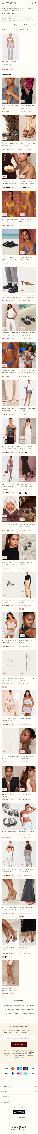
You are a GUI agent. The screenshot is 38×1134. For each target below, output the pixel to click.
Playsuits (17, 25)
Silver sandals (29, 1006)
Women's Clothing (12, 8)
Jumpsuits (4, 10)
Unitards (27, 25)
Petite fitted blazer (18, 1014)
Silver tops (17, 1010)
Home (3, 8)
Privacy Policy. (20, 1057)
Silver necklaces (19, 1006)
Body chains (8, 1014)
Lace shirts (19, 1018)
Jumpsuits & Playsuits (25, 8)
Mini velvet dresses (27, 1010)
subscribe (19, 1044)
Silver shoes (9, 1010)
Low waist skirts (29, 1014)
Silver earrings (8, 1006)
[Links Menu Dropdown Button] (3, 3)
